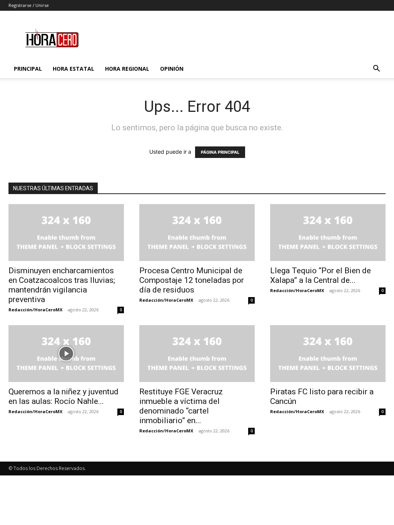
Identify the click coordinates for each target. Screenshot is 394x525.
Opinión (172, 68)
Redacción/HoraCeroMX (35, 309)
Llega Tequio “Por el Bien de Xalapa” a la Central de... (320, 275)
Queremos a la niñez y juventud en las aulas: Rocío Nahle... (63, 396)
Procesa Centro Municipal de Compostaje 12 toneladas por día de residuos (191, 280)
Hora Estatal (73, 68)
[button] (376, 69)
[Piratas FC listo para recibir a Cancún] (328, 353)
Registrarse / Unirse (28, 5)
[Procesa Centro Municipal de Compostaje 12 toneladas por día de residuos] (197, 232)
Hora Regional (127, 68)
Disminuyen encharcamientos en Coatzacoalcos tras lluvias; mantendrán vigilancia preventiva (61, 285)
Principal (28, 68)
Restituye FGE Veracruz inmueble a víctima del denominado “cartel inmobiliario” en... (181, 406)
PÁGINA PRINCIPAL (220, 152)
